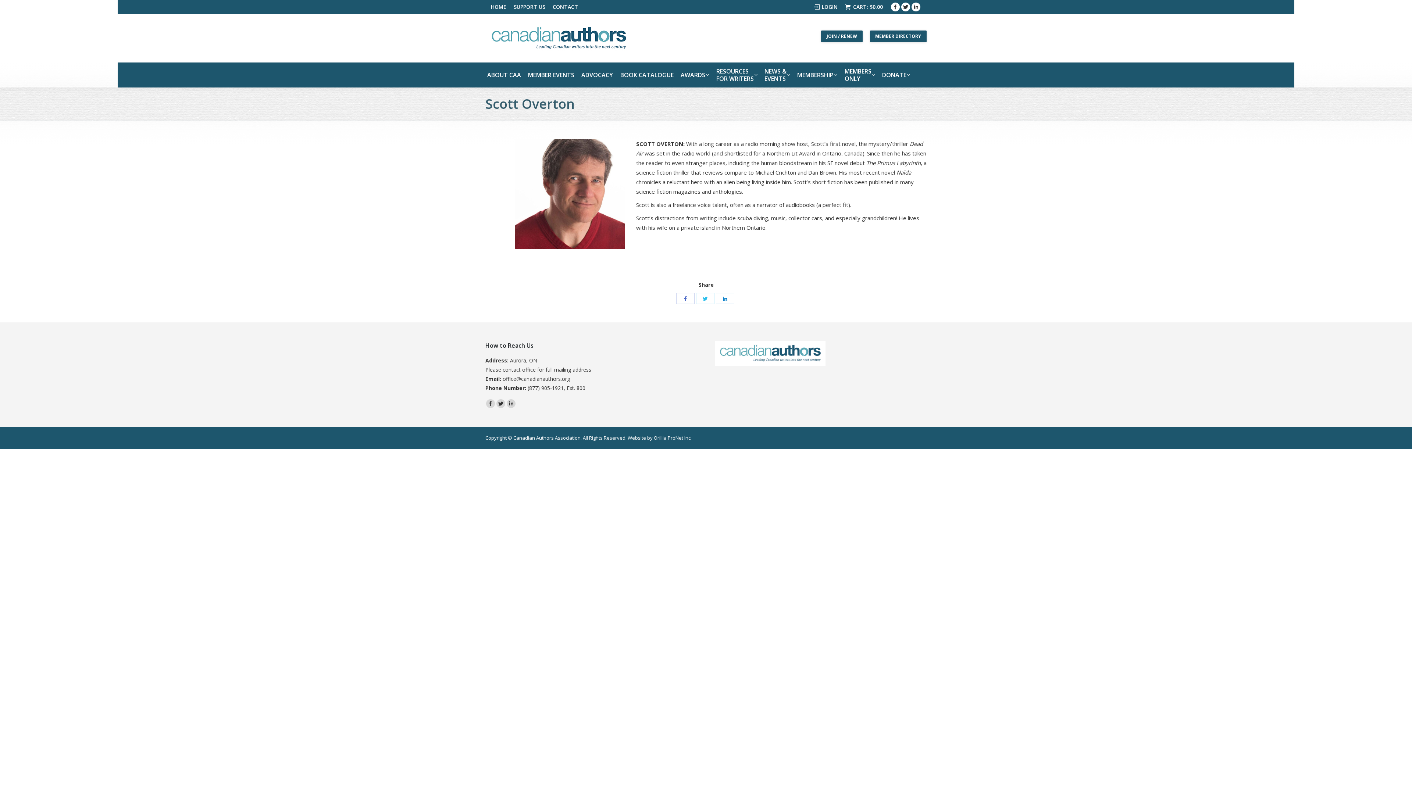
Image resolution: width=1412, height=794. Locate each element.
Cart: (868, 6)
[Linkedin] (916, 7)
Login (830, 6)
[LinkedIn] (725, 298)
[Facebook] (895, 7)
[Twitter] (905, 7)
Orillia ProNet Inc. (673, 437)
